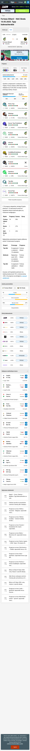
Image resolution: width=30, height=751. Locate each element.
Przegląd (4, 29)
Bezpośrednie (15, 308)
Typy (11, 29)
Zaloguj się (20, 2)
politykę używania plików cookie (15, 743)
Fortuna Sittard (7, 42)
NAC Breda (24, 42)
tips (13, 2)
